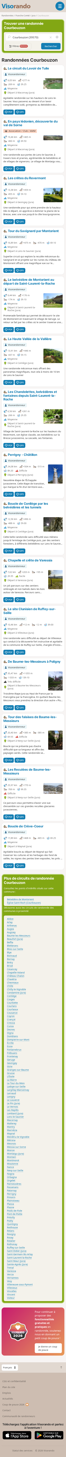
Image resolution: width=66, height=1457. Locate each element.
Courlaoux (12, 1009)
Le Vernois (12, 1106)
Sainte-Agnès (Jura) (17, 1264)
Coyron (11, 1016)
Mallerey (11, 1123)
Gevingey (12, 1063)
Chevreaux (12, 982)
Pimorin (11, 1197)
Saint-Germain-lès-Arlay (20, 1254)
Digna (10, 1032)
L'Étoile (10, 1076)
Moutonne (12, 1163)
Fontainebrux (14, 1049)
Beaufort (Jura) (15, 938)
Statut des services (22, 1450)
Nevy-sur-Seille (15, 1170)
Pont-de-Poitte (14, 1213)
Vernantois (13, 1277)
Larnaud (11, 1093)
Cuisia (10, 1026)
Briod (10, 965)
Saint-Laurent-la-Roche (19, 1257)
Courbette (12, 1002)
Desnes (11, 1029)
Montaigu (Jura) (15, 1153)
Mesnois (11, 1143)
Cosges (11, 999)
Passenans (12, 1187)
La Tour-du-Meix (16, 1083)
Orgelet (11, 1180)
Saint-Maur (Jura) (16, 1260)
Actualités (7, 1398)
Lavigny (11, 1096)
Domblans (12, 1036)
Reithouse (12, 1227)
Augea (10, 928)
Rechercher (51, 46)
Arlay (9, 922)
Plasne (10, 1207)
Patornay (11, 1190)
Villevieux (12, 1287)
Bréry (10, 962)
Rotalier (11, 1240)
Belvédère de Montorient (20, 899)
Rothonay (12, 1244)
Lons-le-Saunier (15, 1116)
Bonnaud (12, 955)
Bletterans (12, 945)
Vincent (11, 1294)
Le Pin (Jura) (13, 1103)
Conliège (11, 995)
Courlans (12, 1006)
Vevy (9, 1281)
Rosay (10, 1237)
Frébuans (12, 1052)
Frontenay (12, 1056)
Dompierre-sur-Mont (18, 1039)
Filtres (19, 46)
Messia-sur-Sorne (16, 1146)
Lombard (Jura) (15, 1113)
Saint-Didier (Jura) (16, 1250)
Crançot (11, 1019)
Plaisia (10, 1203)
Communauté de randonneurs (18, 1416)
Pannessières (14, 1183)
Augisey (11, 932)
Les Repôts (13, 1110)
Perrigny (11, 1193)
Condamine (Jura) (16, 992)
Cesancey (12, 969)
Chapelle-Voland (16, 972)
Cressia (11, 1022)
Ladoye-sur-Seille (16, 1086)
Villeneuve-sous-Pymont (20, 1284)
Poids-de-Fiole (14, 1210)
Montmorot (13, 1160)
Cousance (12, 1012)
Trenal (10, 1267)
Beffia (10, 942)
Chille (10, 985)
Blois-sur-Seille (15, 949)
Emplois (6, 1392)
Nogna (10, 1173)
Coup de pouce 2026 (13, 1404)
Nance (10, 1167)
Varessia (11, 1271)
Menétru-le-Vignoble (18, 1136)
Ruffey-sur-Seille (16, 1247)
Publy (10, 1220)
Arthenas (12, 925)
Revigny (11, 1234)
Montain (11, 1156)
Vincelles (11, 1291)
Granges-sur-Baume (18, 1069)
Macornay (12, 1120)
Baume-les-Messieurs (18, 935)
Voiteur (11, 1297)
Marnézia (12, 1130)
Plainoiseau (13, 1200)
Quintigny (12, 1224)
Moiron (11, 1150)
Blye (9, 952)
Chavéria (11, 979)
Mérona (11, 1140)
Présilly (11, 1217)
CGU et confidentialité (14, 1381)
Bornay (11, 959)
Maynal (11, 1133)
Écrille (10, 1042)
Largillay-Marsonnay (18, 1089)
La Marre (12, 1079)
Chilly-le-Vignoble (16, 989)
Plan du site (8, 1387)
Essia (9, 1046)
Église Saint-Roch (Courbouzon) (24, 902)
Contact (6, 1410)
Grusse (11, 1073)
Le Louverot (13, 1099)
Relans (10, 1230)
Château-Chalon (15, 975)
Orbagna (12, 1177)
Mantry (11, 1126)
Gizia (9, 1066)
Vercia (10, 1274)
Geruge (11, 1059)
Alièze (10, 918)
